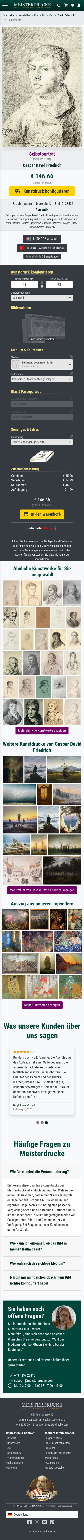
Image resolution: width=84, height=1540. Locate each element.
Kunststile (24, 15)
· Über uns (11, 1467)
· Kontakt (11, 1438)
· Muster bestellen (55, 1467)
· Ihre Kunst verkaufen (57, 1443)
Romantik (39, 15)
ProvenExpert (27, 1105)
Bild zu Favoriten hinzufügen (44, 248)
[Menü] (5, 5)
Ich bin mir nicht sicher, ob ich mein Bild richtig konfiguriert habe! (40, 1280)
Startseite (8, 15)
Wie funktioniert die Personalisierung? (39, 1171)
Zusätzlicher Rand (20, 292)
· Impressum (13, 1443)
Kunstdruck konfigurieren (45, 191)
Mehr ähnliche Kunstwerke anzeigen (42, 730)
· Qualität (50, 1448)
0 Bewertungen (50, 256)
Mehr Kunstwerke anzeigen (42, 1005)
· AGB (9, 1448)
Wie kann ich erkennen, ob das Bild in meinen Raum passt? (38, 1246)
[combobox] (42, 298)
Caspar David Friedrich (62, 15)
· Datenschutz (13, 1453)
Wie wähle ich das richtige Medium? (37, 1263)
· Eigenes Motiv (53, 1438)
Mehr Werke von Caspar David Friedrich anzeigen (42, 890)
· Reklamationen (15, 1463)
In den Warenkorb (44, 514)
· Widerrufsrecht (15, 1458)
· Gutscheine (52, 1463)
